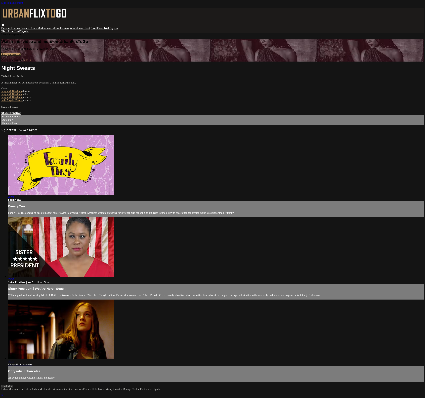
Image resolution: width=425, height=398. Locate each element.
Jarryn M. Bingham (11, 91)
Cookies (118, 389)
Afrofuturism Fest (80, 28)
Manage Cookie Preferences (138, 389)
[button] (3, 25)
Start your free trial (11, 54)
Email (18, 113)
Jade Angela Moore (11, 100)
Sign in (114, 28)
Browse (6, 28)
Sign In (24, 31)
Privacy (109, 389)
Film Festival (61, 28)
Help (95, 389)
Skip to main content (12, 2)
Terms (101, 389)
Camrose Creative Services (68, 389)
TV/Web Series (8, 76)
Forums (16, 28)
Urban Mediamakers (42, 28)
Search (25, 28)
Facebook (6, 113)
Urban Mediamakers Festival (16, 389)
